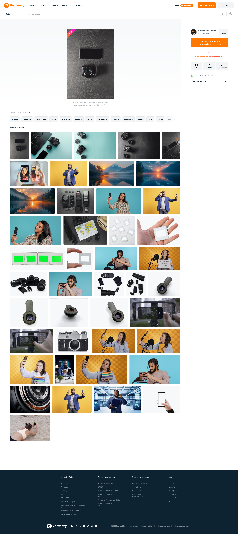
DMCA (100, 487)
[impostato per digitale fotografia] (28, 284)
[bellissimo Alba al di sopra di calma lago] (111, 173)
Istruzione (65, 498)
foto (150, 119)
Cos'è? (212, 75)
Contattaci (136, 487)
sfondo (116, 119)
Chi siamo (136, 490)
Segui (223, 33)
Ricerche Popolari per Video (107, 504)
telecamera (41, 119)
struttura (66, 119)
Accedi (225, 5)
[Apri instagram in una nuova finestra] (76, 526)
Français (172, 498)
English (172, 483)
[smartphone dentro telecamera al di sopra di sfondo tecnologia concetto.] (19, 145)
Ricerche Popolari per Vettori (107, 495)
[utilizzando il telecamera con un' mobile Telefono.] (161, 399)
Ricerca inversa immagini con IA (73, 506)
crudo (89, 119)
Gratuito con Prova (209, 42)
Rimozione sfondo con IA (71, 511)
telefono (27, 119)
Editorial (65, 5)
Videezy (64, 490)
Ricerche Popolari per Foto (109, 500)
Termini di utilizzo (147, 526)
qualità (78, 119)
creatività (128, 119)
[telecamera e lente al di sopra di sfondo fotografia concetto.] (95, 145)
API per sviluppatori (69, 501)
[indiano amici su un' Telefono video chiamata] (29, 173)
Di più (77, 5)
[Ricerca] (223, 13)
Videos (53, 5)
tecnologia (102, 119)
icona (160, 119)
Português (173, 490)
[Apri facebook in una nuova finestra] (72, 526)
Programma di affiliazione (108, 490)
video (140, 119)
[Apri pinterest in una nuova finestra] (84, 526)
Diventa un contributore (137, 495)
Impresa (64, 494)
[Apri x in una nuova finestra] (92, 526)
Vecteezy (64, 487)
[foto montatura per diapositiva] (122, 230)
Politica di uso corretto (181, 526)
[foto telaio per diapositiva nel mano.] (158, 230)
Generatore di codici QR (71, 514)
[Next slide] (177, 119)
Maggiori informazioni (201, 81)
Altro (171, 501)
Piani (177, 5)
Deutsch (172, 494)
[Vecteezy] (14, 5)
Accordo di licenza (105, 483)
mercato (171, 119)
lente (53, 119)
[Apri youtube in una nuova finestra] (96, 526)
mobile (15, 119)
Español (172, 487)
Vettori (31, 5)
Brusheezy (65, 483)
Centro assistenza (139, 483)
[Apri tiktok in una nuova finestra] (88, 526)
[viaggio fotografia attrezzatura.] (85, 230)
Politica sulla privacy (163, 526)
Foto (42, 5)
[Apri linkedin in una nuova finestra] (80, 526)
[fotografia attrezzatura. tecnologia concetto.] (75, 201)
